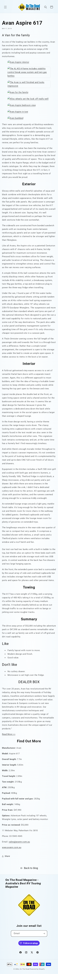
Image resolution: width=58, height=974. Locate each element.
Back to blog (31, 868)
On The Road (24, 969)
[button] (5, 7)
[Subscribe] (44, 933)
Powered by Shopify (37, 969)
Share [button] (7, 856)
